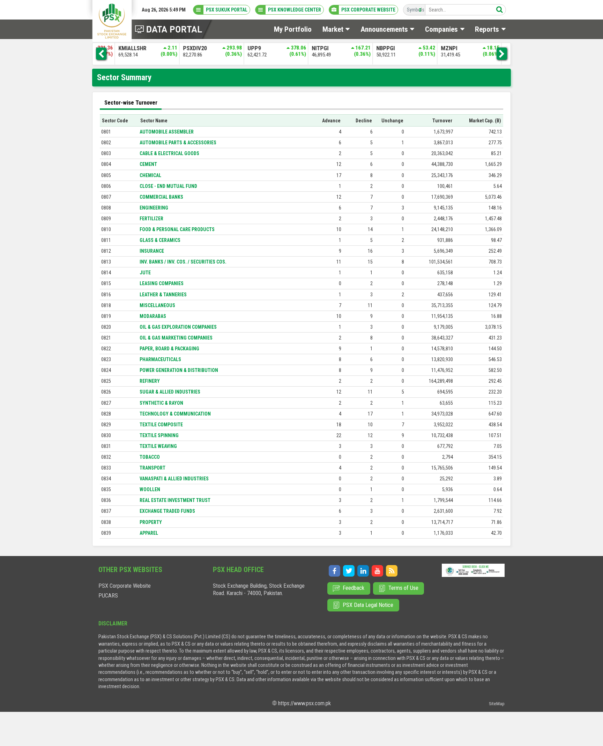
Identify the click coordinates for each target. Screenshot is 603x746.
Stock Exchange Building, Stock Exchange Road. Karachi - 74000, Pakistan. (259, 589)
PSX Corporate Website (124, 586)
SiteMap (497, 703)
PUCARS (108, 595)
